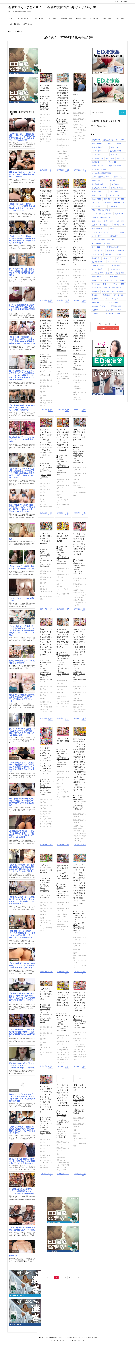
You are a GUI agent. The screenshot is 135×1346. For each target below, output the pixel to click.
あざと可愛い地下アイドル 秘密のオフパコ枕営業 (63, 658)
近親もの (76, 108)
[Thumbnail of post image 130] (46, 983)
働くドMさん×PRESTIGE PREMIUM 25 (45, 87)
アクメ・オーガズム (63, 1116)
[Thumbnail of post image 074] (79, 422)
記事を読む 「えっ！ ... (63, 1174)
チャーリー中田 (61, 251)
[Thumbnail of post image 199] (79, 985)
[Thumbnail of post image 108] (46, 77)
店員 (95, 313)
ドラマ (96, 247)
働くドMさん (44, 108)
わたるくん (43, 217)
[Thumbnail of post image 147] (46, 526)
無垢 (59, 676)
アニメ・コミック (47, 781)
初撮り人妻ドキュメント (46, 372)
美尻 (74, 106)
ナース (59, 128)
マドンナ (114, 302)
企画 (58, 1030)
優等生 (114, 236)
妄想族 (96, 302)
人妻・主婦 (44, 469)
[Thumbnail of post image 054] (79, 82)
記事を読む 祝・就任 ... (80, 609)
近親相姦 (116, 306)
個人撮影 (97, 262)
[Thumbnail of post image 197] (46, 622)
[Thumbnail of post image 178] (79, 858)
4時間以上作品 (46, 356)
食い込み (97, 184)
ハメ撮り (59, 1137)
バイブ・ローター (45, 216)
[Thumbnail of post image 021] (46, 422)
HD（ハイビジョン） (101, 214)
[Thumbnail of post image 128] (79, 183)
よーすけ (65, 1026)
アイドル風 (117, 188)
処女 (83, 253)
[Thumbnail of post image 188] (63, 526)
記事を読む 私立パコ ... (63, 301)
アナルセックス (99, 284)
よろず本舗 (60, 255)
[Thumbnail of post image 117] (63, 77)
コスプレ (61, 662)
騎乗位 (108, 221)
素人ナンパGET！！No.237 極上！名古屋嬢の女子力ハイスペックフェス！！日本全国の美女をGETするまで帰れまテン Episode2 (63, 440)
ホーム (12, 31)
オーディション (44, 783)
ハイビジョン (45, 360)
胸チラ (96, 180)
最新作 (96, 221)
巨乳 (47, 109)
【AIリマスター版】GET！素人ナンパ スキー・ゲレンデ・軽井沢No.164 (79, 435)
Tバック (97, 206)
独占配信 (44, 477)
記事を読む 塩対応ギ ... (46, 513)
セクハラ (97, 228)
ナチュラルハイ (46, 214)
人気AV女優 (61, 1028)
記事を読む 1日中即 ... (63, 1067)
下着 (95, 299)
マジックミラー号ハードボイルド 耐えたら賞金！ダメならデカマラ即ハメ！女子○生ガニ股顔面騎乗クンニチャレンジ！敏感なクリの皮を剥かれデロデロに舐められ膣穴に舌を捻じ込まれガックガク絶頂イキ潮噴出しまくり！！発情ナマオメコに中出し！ (79, 885)
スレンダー (78, 797)
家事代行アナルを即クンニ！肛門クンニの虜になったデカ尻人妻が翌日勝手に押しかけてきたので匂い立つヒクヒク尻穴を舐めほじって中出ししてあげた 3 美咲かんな (79, 642)
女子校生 (97, 269)
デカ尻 (96, 199)
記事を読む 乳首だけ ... (46, 301)
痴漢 (118, 177)
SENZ (63, 121)
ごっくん (42, 100)
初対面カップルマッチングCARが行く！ (46, 366)
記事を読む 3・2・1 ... (47, 1174)
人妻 (82, 102)
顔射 (109, 273)
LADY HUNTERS (62, 461)
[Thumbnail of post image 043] (79, 526)
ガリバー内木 (61, 341)
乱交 (47, 106)
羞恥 (41, 478)
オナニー (61, 249)
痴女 (120, 221)
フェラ (42, 785)
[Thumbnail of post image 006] (63, 183)
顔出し (114, 191)
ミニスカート (99, 169)
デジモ (49, 358)
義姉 (79, 106)
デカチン (83, 565)
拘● (41, 221)
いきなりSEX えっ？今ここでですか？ (46, 1124)
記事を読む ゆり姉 (80, 170)
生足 (96, 162)
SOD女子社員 (77, 563)
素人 (80, 104)
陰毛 (95, 291)
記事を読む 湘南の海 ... (46, 410)
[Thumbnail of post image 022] (79, 1078)
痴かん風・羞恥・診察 (114, 288)
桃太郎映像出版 (61, 351)
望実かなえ (65, 674)
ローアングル (98, 265)
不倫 (95, 295)
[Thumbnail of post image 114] (63, 622)
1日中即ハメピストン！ (66, 1015)
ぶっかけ (49, 100)
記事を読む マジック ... (46, 845)
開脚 (108, 254)
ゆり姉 (75, 94)
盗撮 (110, 251)
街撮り (96, 195)
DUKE (77, 348)
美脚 (108, 199)
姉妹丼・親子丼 (61, 134)
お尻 (95, 310)
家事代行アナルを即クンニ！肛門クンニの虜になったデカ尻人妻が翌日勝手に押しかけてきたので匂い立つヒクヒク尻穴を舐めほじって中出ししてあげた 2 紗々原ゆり (46, 642)
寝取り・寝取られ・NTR (102, 210)
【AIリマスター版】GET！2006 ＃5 (79, 1087)
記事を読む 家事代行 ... (46, 719)
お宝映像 (114, 206)
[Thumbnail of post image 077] (46, 183)
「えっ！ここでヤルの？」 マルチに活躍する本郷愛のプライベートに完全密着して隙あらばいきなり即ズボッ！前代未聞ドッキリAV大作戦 (63, 1095)
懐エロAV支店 (98, 306)
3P (59, 121)
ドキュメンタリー (62, 1133)
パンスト (108, 258)
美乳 (107, 203)
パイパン (83, 801)
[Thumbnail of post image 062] (79, 313)
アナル (75, 915)
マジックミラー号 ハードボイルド (79, 929)
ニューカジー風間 (78, 923)
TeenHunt (60, 339)
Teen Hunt (60, 338)
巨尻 (106, 295)
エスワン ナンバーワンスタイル (63, 1128)
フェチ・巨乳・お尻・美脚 (103, 239)
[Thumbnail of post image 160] (63, 422)
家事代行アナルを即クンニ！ (46, 680)
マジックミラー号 (45, 787)
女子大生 (76, 257)
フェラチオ (97, 251)
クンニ (43, 668)
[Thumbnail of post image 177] (79, 622)
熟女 (115, 154)
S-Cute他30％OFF (79, 350)
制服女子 (97, 166)
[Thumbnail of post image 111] (63, 313)
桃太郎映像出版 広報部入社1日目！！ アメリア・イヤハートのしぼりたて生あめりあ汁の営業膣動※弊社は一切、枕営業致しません (79, 330)
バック (59, 1026)
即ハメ (42, 109)
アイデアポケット (45, 1121)
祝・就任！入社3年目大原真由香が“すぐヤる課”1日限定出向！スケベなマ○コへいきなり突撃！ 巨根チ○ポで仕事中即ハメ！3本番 (79, 544)
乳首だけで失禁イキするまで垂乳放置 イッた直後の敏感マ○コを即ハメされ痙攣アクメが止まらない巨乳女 (46, 198)
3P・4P (119, 295)
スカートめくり (113, 299)
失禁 (42, 219)
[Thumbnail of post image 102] (46, 313)
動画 (114, 276)
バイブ (42, 467)
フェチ (119, 280)
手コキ (116, 265)
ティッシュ (43, 1129)
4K (42, 1120)
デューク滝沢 (44, 886)
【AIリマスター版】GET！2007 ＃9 (63, 741)
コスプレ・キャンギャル (102, 232)
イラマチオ (45, 98)
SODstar (61, 1023)
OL (82, 348)
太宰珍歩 (61, 132)
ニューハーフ (79, 358)
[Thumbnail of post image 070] (46, 736)
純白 (119, 214)
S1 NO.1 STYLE (61, 1115)
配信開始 (119, 203)
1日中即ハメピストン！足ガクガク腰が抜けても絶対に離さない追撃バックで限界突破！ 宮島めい (63, 1000)
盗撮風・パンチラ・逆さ (102, 280)
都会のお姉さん (99, 188)
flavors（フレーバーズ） (46, 665)
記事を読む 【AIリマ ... (63, 410)
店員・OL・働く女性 (101, 225)
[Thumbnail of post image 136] (63, 1078)
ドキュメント (61, 1024)
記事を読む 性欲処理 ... (63, 170)
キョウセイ (61, 1131)
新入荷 (119, 199)
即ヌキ (120, 273)
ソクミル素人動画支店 (101, 173)
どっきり (78, 567)
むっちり (59, 253)
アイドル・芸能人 (64, 655)
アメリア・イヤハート (79, 355)
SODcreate (62, 886)
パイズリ (76, 801)
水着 (48, 375)
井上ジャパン (44, 789)
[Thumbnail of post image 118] (63, 731)
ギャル (59, 343)
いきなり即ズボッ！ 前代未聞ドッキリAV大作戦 (63, 1122)
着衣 (95, 258)
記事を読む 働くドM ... (46, 170)
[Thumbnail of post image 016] (79, 731)
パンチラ (97, 151)
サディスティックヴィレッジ (79, 918)
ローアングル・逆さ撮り (102, 217)
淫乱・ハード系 (113, 313)
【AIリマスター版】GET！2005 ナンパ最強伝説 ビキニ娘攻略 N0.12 (46, 994)
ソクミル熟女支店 (100, 177)
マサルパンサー (46, 102)
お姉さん (44, 1127)
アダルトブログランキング (108, 328)
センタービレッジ (113, 310)
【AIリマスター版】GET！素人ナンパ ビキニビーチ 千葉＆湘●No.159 (46, 538)
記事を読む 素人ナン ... (63, 513)
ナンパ (59, 345)
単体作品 (59, 130)
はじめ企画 (43, 362)
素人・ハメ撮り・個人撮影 (103, 243)
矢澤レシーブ (65, 895)
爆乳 (58, 259)
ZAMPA (47, 1120)
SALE (96, 203)
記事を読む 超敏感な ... (80, 1067)
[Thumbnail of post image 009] (63, 858)
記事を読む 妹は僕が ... (63, 972)
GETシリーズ (61, 459)
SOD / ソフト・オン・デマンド (62, 123)
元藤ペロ (48, 674)
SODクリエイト (116, 284)
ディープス (43, 670)
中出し (42, 106)
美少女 (75, 573)
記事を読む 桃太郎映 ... (80, 410)
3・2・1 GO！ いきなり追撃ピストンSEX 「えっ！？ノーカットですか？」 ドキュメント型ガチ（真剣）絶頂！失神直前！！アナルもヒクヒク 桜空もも (46, 1099)
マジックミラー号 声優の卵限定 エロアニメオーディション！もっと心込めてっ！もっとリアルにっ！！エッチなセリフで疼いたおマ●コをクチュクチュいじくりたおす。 (46, 760)
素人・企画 (43, 223)
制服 (120, 291)
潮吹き (46, 221)
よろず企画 (44, 104)
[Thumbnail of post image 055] (46, 858)
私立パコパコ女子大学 (63, 261)
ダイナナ (76, 565)
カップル (42, 358)
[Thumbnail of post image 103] (63, 985)
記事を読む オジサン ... (63, 719)
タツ (63, 343)
